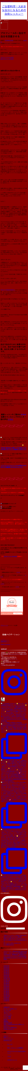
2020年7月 (6, 972)
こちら (23, 415)
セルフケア (7, 1012)
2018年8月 (6, 999)
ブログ (9, 1056)
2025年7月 (6, 966)
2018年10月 (7, 996)
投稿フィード (7, 1037)
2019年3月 (6, 991)
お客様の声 (7, 1007)
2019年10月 (7, 980)
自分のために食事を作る (10, 1027)
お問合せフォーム (12, 1060)
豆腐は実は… (5, 641)
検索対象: (3, 928)
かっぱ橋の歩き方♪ (9, 944)
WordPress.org (8, 1040)
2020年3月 (6, 977)
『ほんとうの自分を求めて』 (8, 290)
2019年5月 (6, 988)
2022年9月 (6, 969)
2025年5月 (6, 967)
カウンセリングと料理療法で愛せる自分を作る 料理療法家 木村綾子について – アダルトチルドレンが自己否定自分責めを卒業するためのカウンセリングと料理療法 (15, 956)
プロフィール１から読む (7, 57)
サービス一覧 (7, 1010)
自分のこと (7, 1026)
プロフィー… (5, 640)
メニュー (6, 20)
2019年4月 (6, 989)
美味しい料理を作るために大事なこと (14, 1024)
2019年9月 (6, 981)
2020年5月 (6, 973)
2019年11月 (7, 978)
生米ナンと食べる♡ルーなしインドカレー (15, 938)
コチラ (18, 572)
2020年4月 (6, 975)
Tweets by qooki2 (5, 644)
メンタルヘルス (8, 1015)
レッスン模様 (7, 1016)
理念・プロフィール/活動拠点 (15, 1047)
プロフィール (4, 625)
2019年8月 (6, 983)
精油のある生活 (8, 1022)
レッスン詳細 (7, 1018)
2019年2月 (6, 992)
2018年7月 (6, 1000)
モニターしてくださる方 (10, 556)
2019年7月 (6, 985)
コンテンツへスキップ (7, 1)
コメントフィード (8, 1039)
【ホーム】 (9, 1044)
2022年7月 (6, 970)
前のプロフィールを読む (7, 59)
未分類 (5, 1019)
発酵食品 (6, 1021)
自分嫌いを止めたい (9, 1029)
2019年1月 (6, 994)
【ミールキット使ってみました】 (12, 943)
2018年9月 (6, 997)
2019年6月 (6, 986)
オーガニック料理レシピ (10, 1008)
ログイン (6, 1035)
